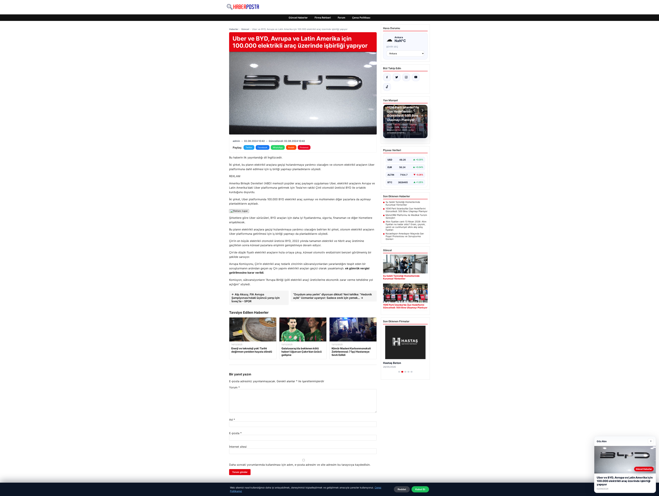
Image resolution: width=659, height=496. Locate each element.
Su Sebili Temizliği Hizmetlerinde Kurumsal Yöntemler (403, 203)
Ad (232, 419)
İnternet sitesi (238, 446)
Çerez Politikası (361, 17)
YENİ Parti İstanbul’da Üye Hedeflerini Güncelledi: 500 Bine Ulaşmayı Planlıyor (406, 210)
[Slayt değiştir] (399, 372)
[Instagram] (406, 77)
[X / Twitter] (397, 77)
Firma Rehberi (323, 17)
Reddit (291, 147)
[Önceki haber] (415, 110)
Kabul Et (420, 489)
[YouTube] (416, 77)
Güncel (245, 29)
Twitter (249, 147)
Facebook (262, 147)
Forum (341, 17)
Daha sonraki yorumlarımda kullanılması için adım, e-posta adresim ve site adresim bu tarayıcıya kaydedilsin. (299, 464)
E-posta (235, 433)
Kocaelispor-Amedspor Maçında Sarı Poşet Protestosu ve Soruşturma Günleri (405, 236)
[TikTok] (387, 87)
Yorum (234, 387)
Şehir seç (392, 46)
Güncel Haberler (298, 17)
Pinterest (304, 147)
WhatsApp (278, 147)
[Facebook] (387, 77)
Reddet (402, 489)
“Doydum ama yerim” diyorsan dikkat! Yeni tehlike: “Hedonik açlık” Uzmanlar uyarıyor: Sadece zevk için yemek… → (332, 296)
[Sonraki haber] (422, 110)
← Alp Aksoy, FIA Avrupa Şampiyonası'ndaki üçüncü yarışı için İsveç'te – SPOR (256, 298)
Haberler (233, 29)
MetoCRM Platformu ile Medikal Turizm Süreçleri (406, 216)
